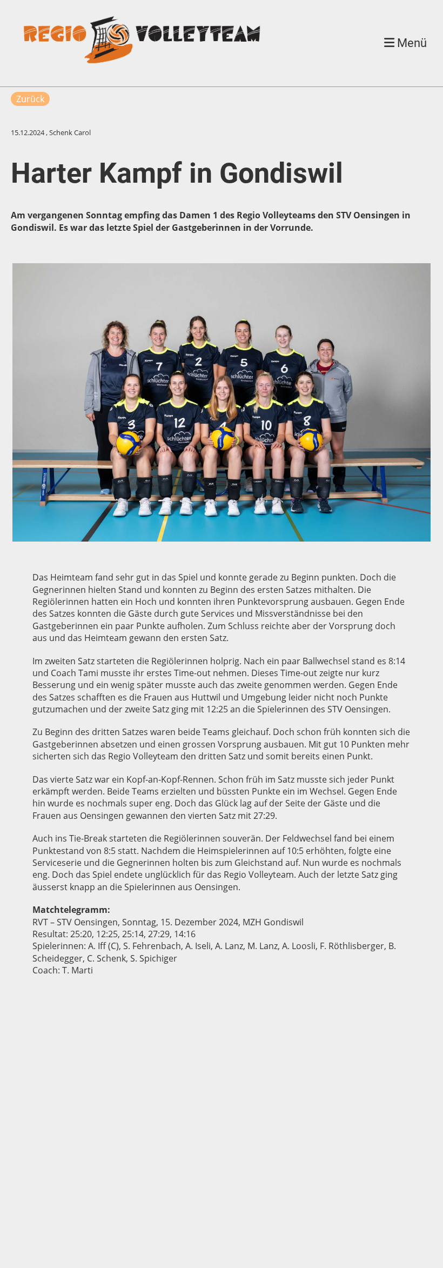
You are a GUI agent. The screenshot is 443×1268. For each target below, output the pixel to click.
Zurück (30, 99)
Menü (410, 43)
